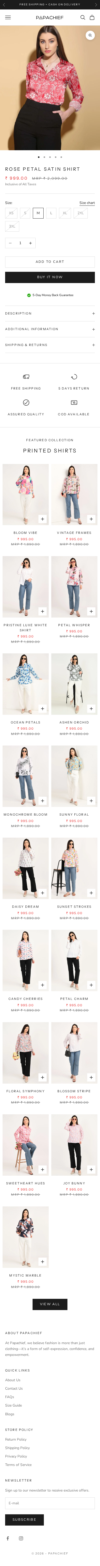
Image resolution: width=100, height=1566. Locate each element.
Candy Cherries (25, 999)
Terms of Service (18, 1464)
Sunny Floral (74, 814)
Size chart (87, 202)
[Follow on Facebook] (7, 1538)
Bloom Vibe (26, 533)
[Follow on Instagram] (21, 1538)
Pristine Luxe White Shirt (25, 627)
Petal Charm (74, 999)
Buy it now (50, 277)
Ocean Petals (26, 722)
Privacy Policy (16, 1456)
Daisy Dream (25, 907)
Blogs (9, 1414)
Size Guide (13, 1405)
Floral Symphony (25, 1091)
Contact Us (14, 1388)
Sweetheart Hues (25, 1183)
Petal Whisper (74, 625)
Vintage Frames (74, 533)
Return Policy (15, 1439)
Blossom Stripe (74, 1091)
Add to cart (50, 262)
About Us (13, 1380)
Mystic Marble (25, 1275)
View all (50, 1304)
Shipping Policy (17, 1447)
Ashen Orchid (74, 722)
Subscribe (24, 1519)
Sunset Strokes (74, 907)
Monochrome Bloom (26, 814)
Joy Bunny (74, 1183)
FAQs (9, 1397)
